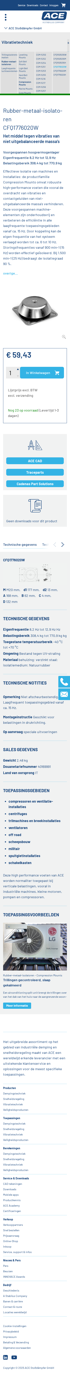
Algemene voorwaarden (17, 1347)
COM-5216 (41, 79)
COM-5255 (41, 75)
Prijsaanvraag (11, 1235)
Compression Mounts (25, 83)
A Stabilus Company (15, 1296)
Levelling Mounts (23, 56)
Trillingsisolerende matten (9, 56)
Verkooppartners (13, 1224)
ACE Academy (11, 1205)
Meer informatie (17, 1005)
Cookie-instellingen (14, 1326)
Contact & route (12, 1306)
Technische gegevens (20, 544)
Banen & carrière (13, 1301)
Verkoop (8, 1219)
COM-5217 (40, 83)
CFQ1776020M (59, 71)
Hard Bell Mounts (23, 76)
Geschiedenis (11, 1290)
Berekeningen (11, 1148)
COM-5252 (41, 59)
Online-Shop (10, 1241)
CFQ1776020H (59, 74)
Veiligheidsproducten (15, 1109)
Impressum (10, 1337)
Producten (9, 1088)
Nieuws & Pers (12, 1260)
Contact (44, 5)
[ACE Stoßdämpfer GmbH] (54, 17)
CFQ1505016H (59, 62)
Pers (5, 1265)
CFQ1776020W (59, 66)
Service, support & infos (17, 1252)
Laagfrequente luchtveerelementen (9, 69)
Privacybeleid (11, 1331)
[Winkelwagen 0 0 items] (63, 5)
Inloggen (54, 5)
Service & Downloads (16, 1178)
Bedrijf (7, 1285)
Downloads (32, 5)
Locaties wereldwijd (15, 1312)
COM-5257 (41, 91)
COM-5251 (41, 66)
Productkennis (12, 1200)
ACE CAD (35, 461)
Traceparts (35, 472)
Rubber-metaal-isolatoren (9, 62)
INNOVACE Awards (14, 1276)
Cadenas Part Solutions (35, 484)
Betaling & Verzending (16, 1342)
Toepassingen (11, 1118)
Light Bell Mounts (23, 69)
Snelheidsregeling (13, 1098)
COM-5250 (41, 54)
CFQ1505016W (59, 54)
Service (21, 5)
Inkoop (7, 1246)
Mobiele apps (11, 1194)
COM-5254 (41, 63)
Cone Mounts (25, 93)
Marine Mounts (25, 88)
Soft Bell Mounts (23, 62)
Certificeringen (12, 1211)
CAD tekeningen (12, 1183)
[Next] (63, 545)
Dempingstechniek (14, 1093)
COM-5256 (41, 87)
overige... (10, 273)
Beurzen (8, 1271)
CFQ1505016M (59, 59)
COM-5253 (41, 71)
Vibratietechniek (13, 1104)
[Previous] (55, 545)
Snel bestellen (11, 1230)
